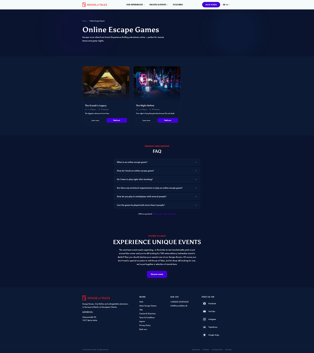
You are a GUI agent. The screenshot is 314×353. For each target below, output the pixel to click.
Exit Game (228, 350)
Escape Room (196, 350)
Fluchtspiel (206, 350)
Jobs (141, 309)
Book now (116, 120)
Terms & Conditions (147, 317)
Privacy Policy (145, 325)
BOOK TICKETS (211, 5)
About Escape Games (148, 305)
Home (84, 21)
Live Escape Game (217, 350)
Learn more (95, 120)
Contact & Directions (147, 313)
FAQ (141, 301)
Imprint (142, 321)
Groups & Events (157, 4)
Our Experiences (134, 4)
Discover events (157, 274)
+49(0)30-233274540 (179, 301)
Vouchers (178, 4)
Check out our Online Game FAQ (164, 214)
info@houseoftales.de (178, 305)
